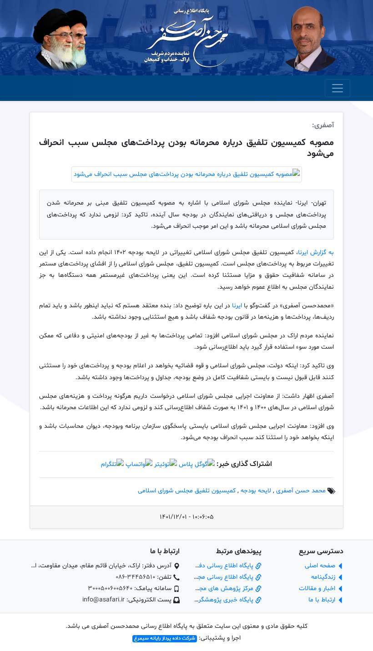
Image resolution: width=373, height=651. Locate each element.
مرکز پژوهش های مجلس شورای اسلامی (203, 588)
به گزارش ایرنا (316, 252)
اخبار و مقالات (318, 588)
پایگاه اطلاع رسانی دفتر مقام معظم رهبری (200, 565)
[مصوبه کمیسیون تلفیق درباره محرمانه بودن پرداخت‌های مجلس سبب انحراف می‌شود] (186, 174)
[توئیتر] (165, 464)
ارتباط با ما (322, 600)
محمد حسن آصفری (301, 490)
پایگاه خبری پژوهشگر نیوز (220, 600)
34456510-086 (135, 577)
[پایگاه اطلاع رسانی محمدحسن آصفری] (186, 38)
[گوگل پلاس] (197, 464)
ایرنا (237, 305)
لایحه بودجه (256, 490)
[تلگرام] (112, 464)
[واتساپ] (139, 464)
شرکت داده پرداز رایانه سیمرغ (164, 638)
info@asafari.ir (103, 600)
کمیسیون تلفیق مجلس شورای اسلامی (187, 490)
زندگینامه (324, 577)
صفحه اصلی (321, 565)
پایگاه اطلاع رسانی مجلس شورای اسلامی (202, 577)
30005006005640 (110, 588)
